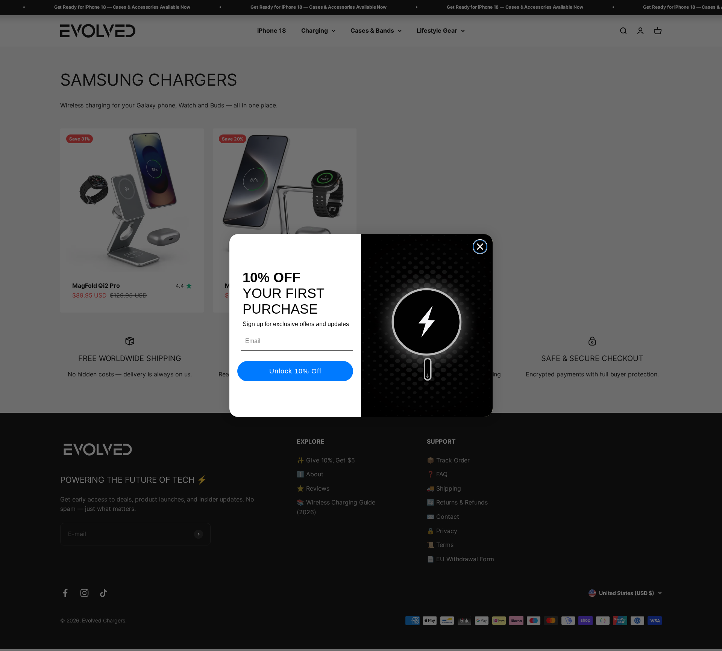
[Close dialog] (480, 246)
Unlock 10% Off (295, 371)
